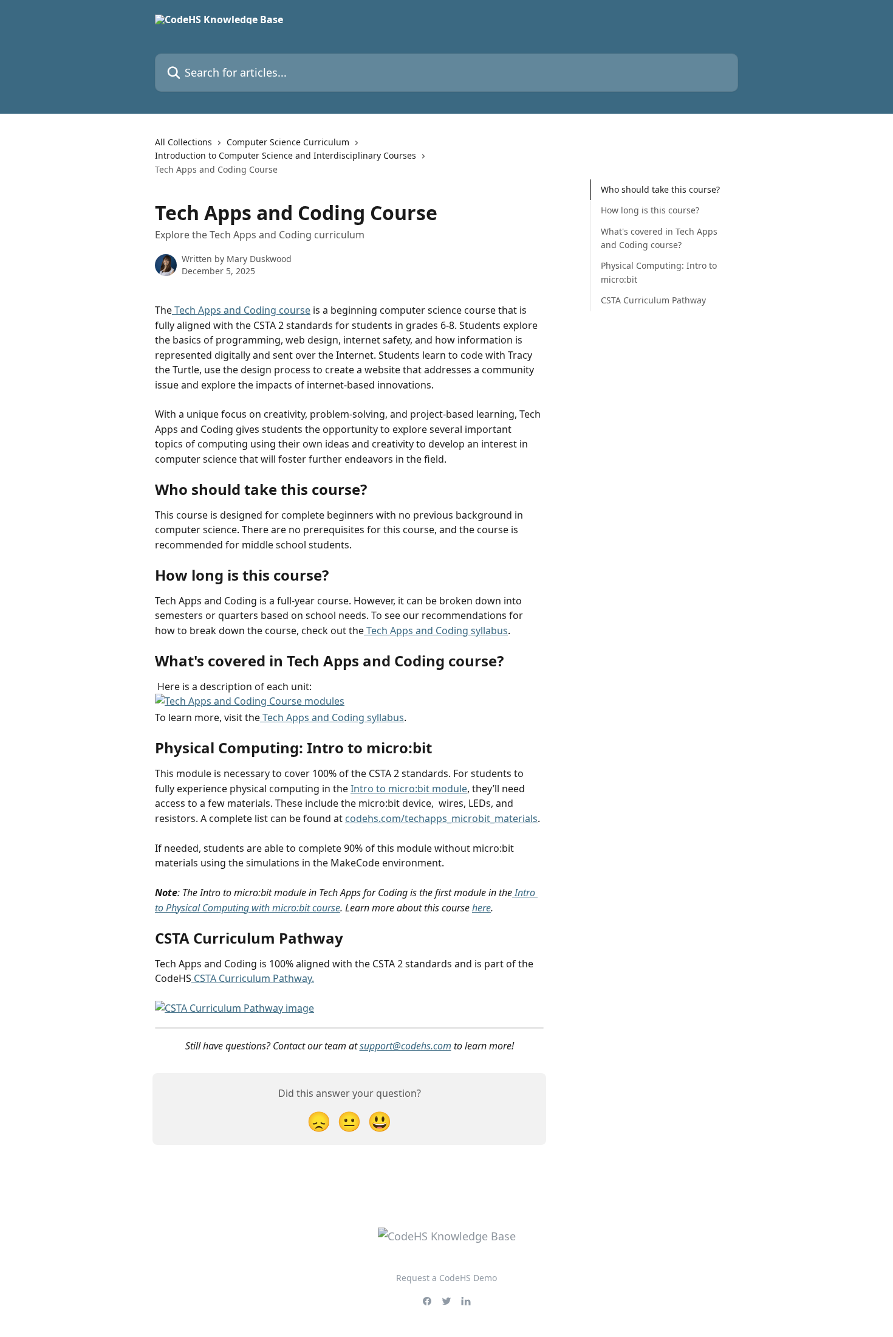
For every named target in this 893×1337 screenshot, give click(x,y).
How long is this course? (650, 210)
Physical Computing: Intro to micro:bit (659, 272)
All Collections (183, 142)
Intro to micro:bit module (409, 788)
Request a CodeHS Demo (446, 1277)
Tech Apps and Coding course (241, 310)
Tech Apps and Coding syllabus (436, 630)
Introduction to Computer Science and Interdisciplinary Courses (285, 155)
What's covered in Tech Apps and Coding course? (659, 238)
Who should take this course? (660, 189)
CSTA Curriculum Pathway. (252, 978)
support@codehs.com (405, 1045)
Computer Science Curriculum (288, 142)
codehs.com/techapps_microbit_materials (441, 818)
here (481, 907)
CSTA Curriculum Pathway (653, 300)
